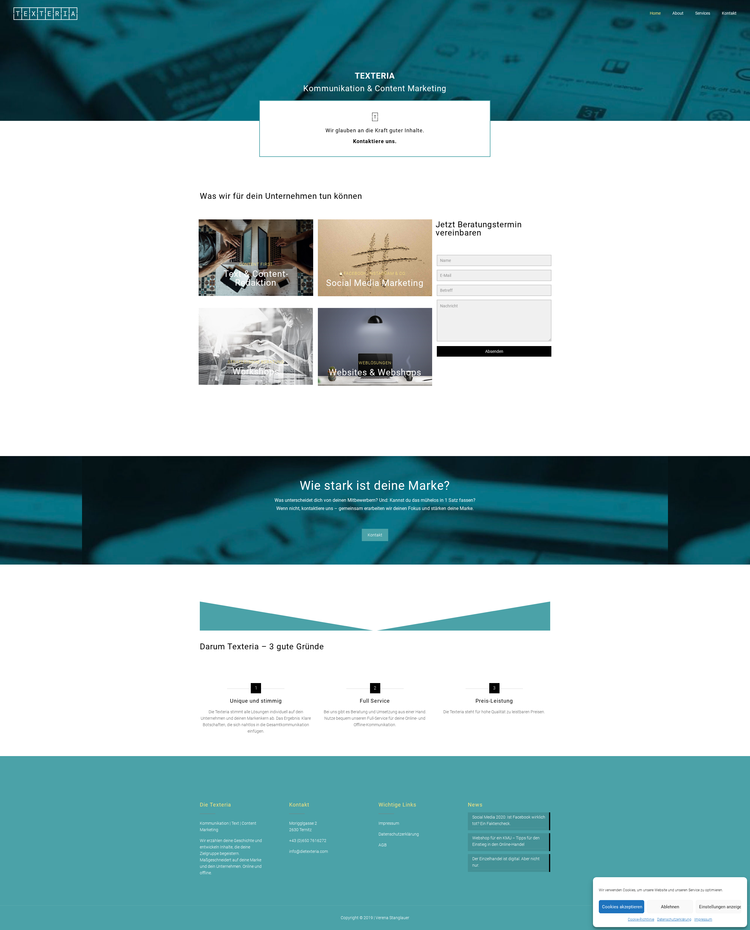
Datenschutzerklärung (674, 919)
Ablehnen (670, 906)
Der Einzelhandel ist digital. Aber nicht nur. (506, 862)
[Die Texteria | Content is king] (45, 13)
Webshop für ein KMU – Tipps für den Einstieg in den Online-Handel (506, 841)
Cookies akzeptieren (622, 906)
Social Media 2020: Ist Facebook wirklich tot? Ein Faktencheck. (508, 820)
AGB (383, 845)
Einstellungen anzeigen (720, 906)
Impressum (703, 919)
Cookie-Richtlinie (641, 919)
